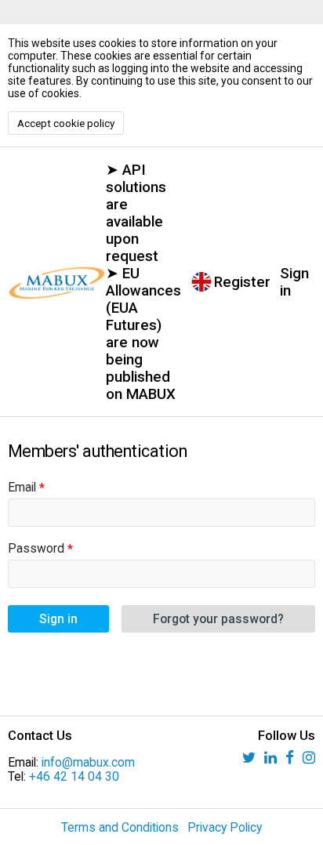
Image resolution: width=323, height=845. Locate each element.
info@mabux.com (88, 763)
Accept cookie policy (65, 123)
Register (242, 282)
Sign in (294, 282)
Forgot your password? (218, 619)
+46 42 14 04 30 (74, 777)
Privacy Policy (224, 828)
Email (22, 488)
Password (36, 549)
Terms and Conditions (120, 828)
